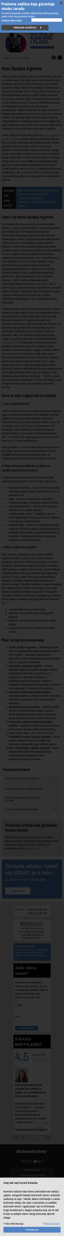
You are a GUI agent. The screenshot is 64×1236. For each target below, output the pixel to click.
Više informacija (14, 1223)
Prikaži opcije (51, 1223)
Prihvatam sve (32, 1229)
